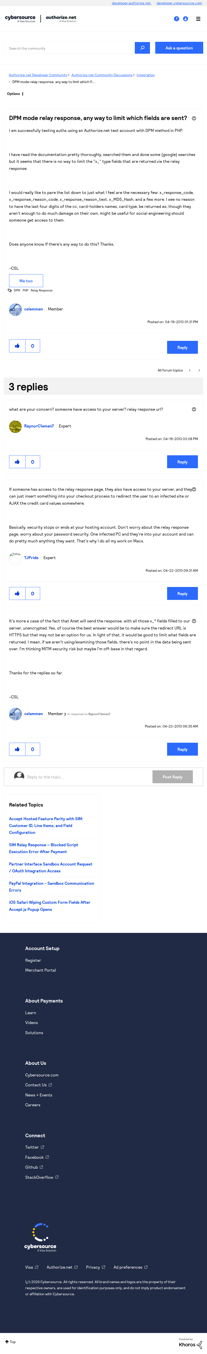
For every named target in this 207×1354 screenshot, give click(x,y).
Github (31, 1167)
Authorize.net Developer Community (38, 75)
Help (178, 19)
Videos (31, 1022)
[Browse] (195, 18)
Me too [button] (26, 280)
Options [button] (13, 93)
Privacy (93, 1267)
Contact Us (36, 1084)
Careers (32, 1104)
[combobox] (77, 48)
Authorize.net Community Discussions (102, 75)
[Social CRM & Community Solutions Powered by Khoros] (190, 1343)
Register (33, 960)
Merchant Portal (40, 970)
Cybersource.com (42, 1074)
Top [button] (13, 1342)
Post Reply (173, 776)
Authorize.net (59, 1267)
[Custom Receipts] (190, 370)
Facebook (34, 1157)
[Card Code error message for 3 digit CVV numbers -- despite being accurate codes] (198, 370)
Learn (30, 1012)
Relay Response (42, 290)
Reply (182, 347)
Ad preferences (128, 1267)
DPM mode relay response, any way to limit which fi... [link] (53, 82)
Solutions (34, 1032)
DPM (17, 290)
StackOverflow (39, 1177)
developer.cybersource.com (179, 3)
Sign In (186, 19)
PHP (25, 290)
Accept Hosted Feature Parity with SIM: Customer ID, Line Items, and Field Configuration (46, 825)
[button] (17, 346)
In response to (88, 714)
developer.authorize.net (131, 3)
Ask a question (179, 47)
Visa (29, 1267)
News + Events (38, 1094)
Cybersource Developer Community (20, 18)
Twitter (32, 1147)
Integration (146, 75)
